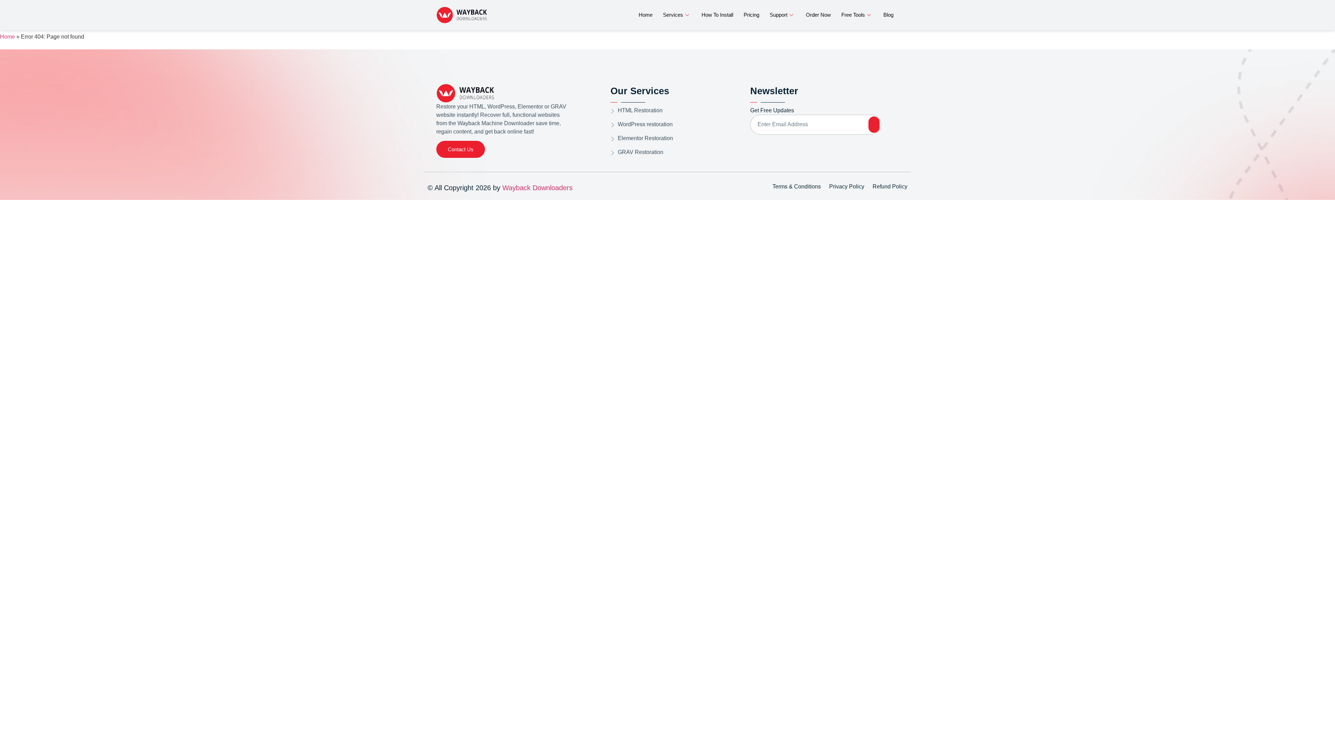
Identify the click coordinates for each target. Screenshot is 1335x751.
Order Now (818, 15)
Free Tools (853, 15)
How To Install (717, 15)
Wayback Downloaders (537, 188)
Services (673, 15)
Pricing (751, 15)
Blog (888, 15)
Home (646, 15)
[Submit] (874, 124)
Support (778, 15)
